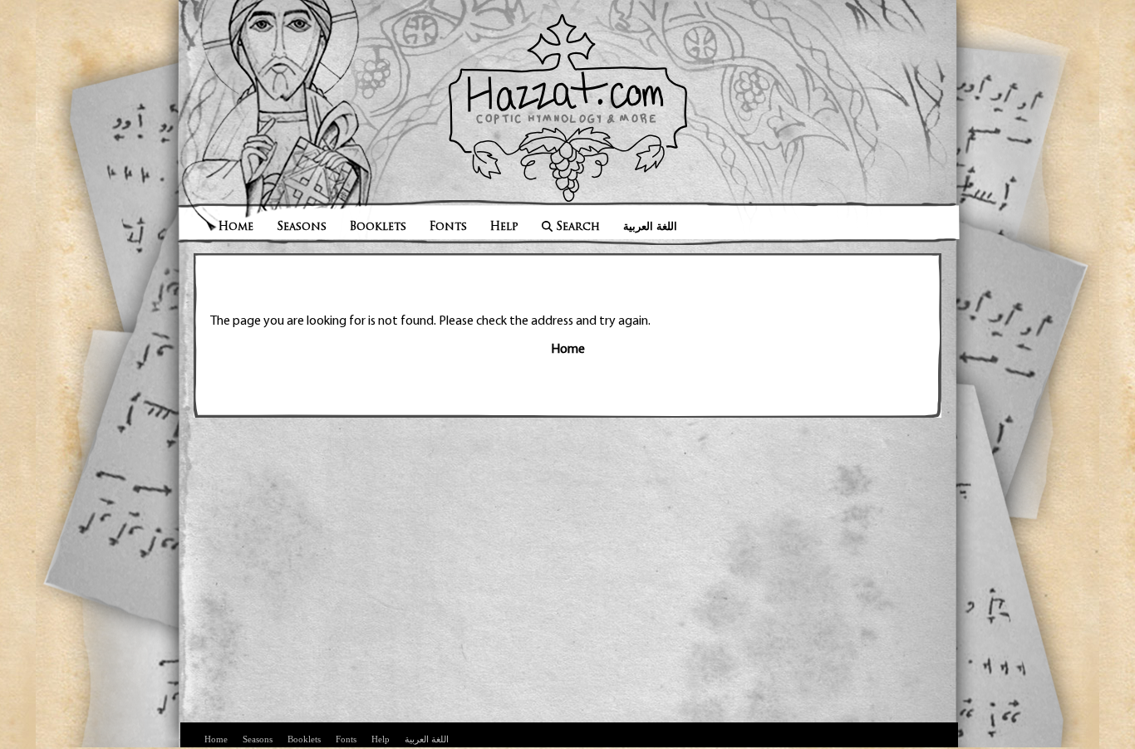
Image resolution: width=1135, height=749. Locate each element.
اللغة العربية (650, 227)
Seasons (302, 227)
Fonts (448, 227)
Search (578, 227)
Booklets (378, 227)
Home (236, 227)
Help (504, 227)
